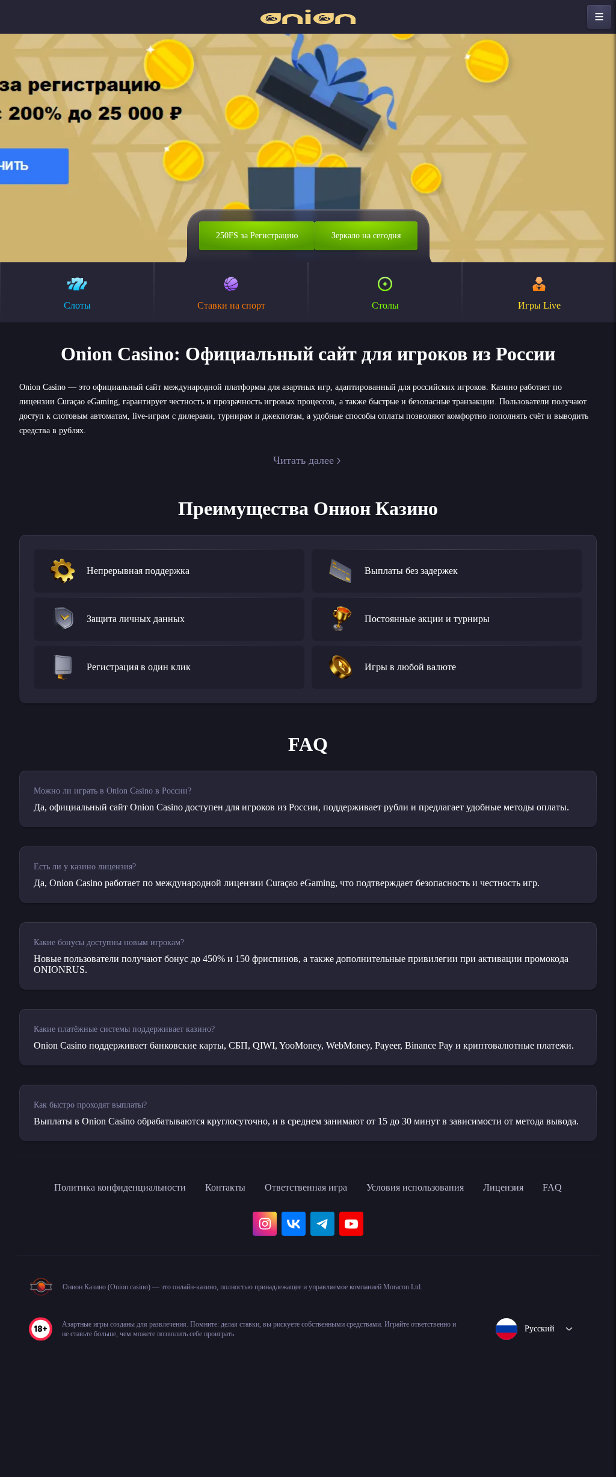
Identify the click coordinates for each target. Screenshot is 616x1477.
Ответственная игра (318, 1243)
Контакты (228, 1243)
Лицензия (542, 1243)
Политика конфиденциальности (108, 1243)
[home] (308, 17)
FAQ (41, 1269)
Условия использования (442, 1243)
